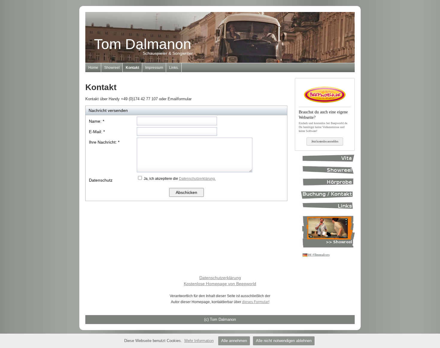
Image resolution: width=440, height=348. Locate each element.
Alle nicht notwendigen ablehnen (284, 340)
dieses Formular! (255, 302)
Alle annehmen (234, 340)
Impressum (154, 68)
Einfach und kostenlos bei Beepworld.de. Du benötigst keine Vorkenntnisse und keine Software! (323, 121)
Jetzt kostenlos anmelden (324, 141)
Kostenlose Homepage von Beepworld (220, 283)
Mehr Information (199, 340)
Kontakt (132, 68)
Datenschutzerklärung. (197, 179)
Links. (174, 68)
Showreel (112, 68)
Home (93, 68)
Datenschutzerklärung (220, 277)
